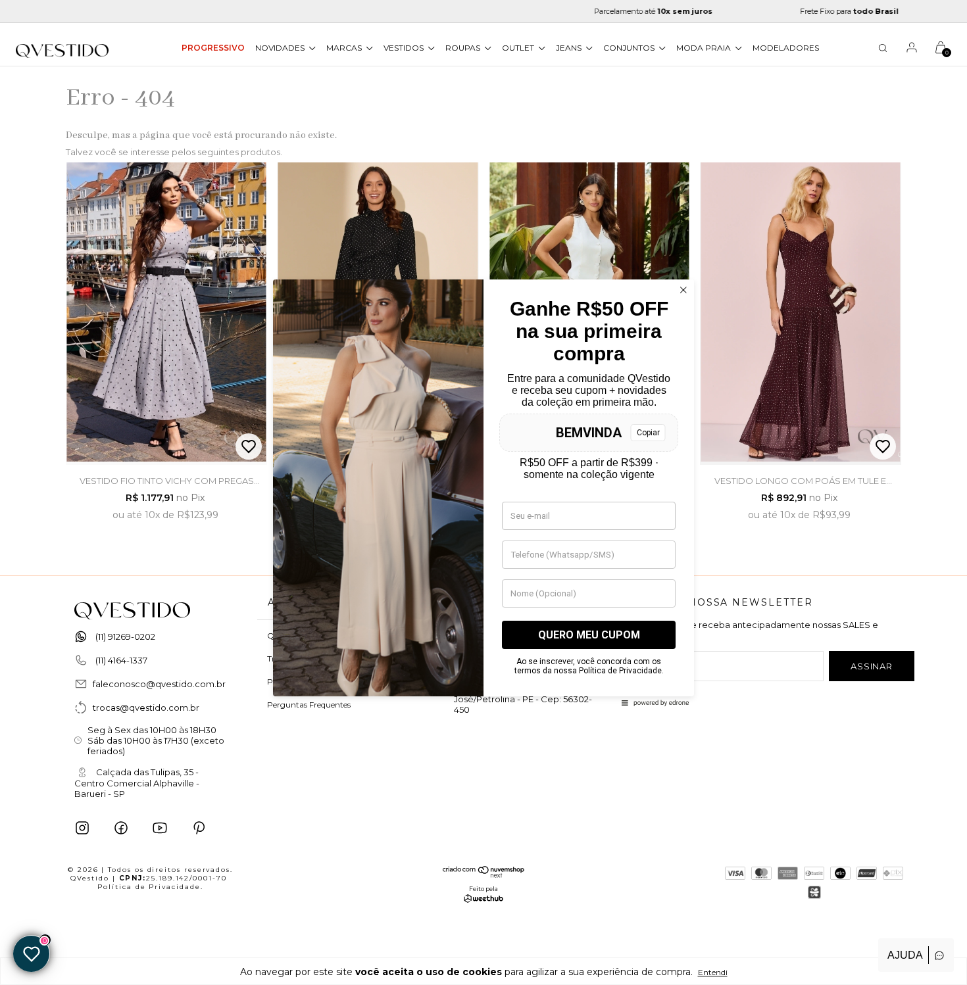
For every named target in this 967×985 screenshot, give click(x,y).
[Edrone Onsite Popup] (483, 492)
